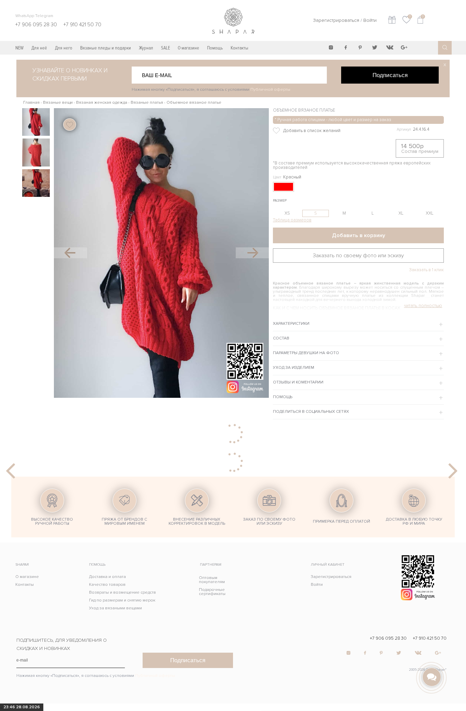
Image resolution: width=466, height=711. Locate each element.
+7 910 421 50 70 (430, 638)
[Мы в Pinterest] (360, 47)
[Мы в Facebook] (345, 47)
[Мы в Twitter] (375, 47)
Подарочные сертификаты (212, 591)
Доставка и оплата (107, 576)
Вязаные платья (147, 102)
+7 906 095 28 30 (388, 638)
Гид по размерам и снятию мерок (122, 600)
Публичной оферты (270, 89)
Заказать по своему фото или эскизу (358, 255)
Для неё (39, 48)
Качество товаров (107, 584)
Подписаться (390, 75)
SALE (165, 48)
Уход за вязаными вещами (115, 608)
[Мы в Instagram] (331, 47)
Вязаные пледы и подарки (105, 48)
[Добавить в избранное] (323, 130)
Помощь (215, 48)
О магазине (188, 48)
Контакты (239, 48)
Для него (63, 48)
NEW (19, 48)
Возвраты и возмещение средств (122, 592)
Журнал (146, 48)
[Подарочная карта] (392, 20)
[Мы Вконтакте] (389, 47)
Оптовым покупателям (212, 579)
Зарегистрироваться (336, 20)
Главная (31, 102)
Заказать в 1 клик (426, 270)
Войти (370, 20)
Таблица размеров (292, 220)
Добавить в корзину (358, 235)
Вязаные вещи (58, 102)
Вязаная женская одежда (101, 102)
